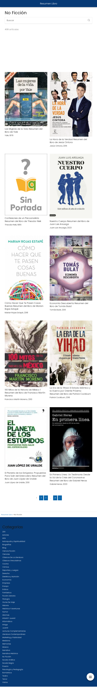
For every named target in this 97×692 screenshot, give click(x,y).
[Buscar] (88, 19)
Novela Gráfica (8, 660)
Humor (5, 612)
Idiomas (5, 615)
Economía (6, 580)
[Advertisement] (48, 51)
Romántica (7, 672)
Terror (4, 679)
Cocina (5, 564)
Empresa (6, 583)
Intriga (5, 624)
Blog (4, 548)
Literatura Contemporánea (13, 634)
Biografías (6, 544)
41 (55, 498)
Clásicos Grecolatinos (11, 560)
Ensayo (5, 586)
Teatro (5, 676)
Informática (7, 621)
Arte (4, 538)
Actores (5, 535)
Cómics (5, 567)
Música (5, 647)
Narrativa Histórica (10, 653)
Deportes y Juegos (10, 570)
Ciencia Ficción (8, 551)
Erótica (5, 589)
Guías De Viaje (8, 602)
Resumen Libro (48, 3)
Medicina (6, 640)
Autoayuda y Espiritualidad (13, 541)
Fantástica (6, 592)
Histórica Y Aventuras (11, 608)
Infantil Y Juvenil (8, 618)
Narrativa (6, 650)
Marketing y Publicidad (11, 637)
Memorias (6, 644)
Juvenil (5, 628)
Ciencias (6, 554)
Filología (6, 599)
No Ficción (6, 656)
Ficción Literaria (8, 596)
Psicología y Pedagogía (12, 669)
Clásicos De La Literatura (12, 557)
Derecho (6, 573)
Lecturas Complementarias (14, 631)
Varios (5, 682)
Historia (5, 605)
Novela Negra (8, 663)
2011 (3, 532)
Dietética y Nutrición (10, 576)
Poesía (5, 666)
